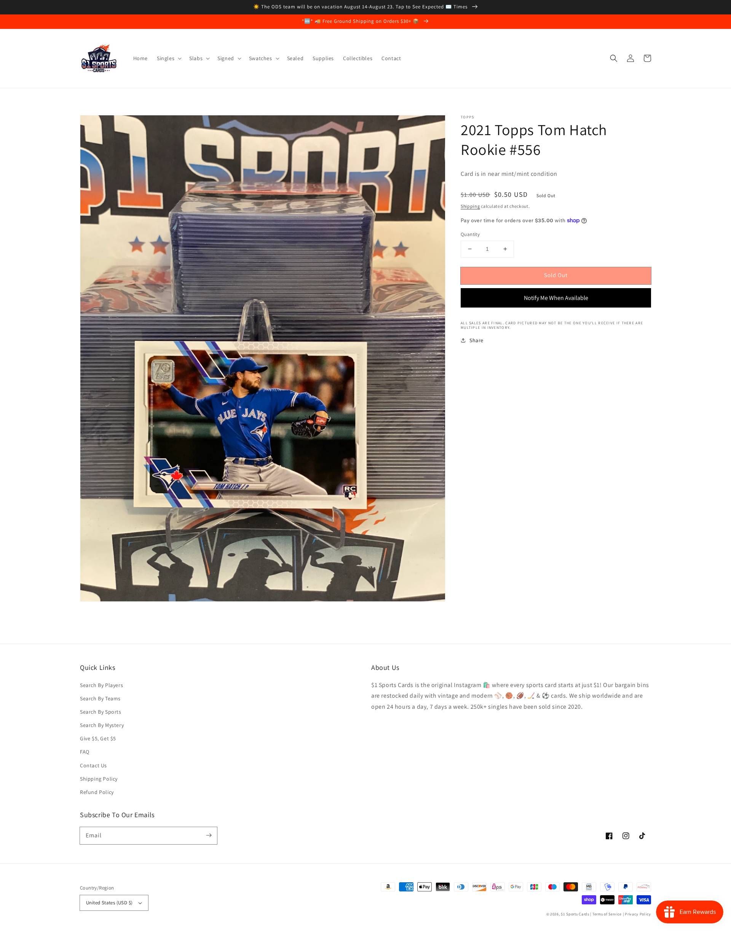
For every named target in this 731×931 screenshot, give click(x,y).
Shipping (470, 206)
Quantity (470, 234)
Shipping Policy (99, 778)
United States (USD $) (109, 902)
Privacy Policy (638, 914)
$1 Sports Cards (575, 914)
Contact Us (93, 765)
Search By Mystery (102, 725)
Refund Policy (97, 792)
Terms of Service (607, 914)
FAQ (84, 751)
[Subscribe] (208, 835)
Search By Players (101, 685)
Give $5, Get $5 (98, 738)
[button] (613, 58)
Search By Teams (100, 698)
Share (476, 340)
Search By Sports (100, 711)
